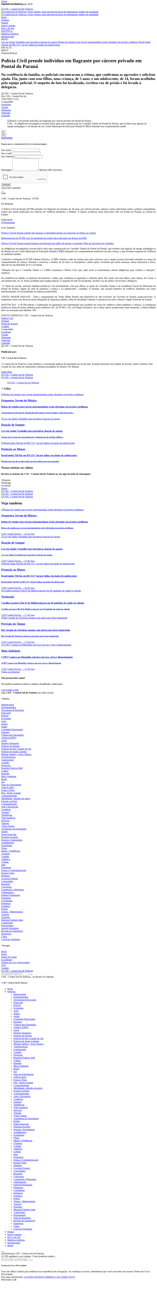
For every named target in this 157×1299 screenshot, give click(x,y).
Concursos (6, 887)
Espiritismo (6, 845)
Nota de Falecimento (11, 784)
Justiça (4, 724)
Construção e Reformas (12, 889)
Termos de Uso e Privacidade (15, 962)
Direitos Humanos (10, 743)
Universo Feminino (10, 939)
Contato (5, 968)
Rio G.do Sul (7, 28)
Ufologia (5, 853)
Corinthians (6, 900)
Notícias (5, 20)
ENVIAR (6, 185)
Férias (4, 848)
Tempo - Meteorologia (12, 911)
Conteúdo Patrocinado (12, 729)
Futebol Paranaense (10, 895)
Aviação (5, 914)
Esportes (5, 732)
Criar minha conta (10, 690)
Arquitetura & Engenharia (13, 829)
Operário (5, 917)
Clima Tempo (7, 826)
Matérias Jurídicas (10, 34)
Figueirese (6, 867)
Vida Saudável (8, 818)
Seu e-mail (6, 153)
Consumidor (7, 881)
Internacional (7, 36)
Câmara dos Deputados (12, 735)
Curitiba (5, 326)
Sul (2, 782)
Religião (5, 773)
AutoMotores (7, 842)
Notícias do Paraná (10, 746)
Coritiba (5, 856)
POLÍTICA (7, 31)
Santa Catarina (8, 25)
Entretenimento (8, 707)
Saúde (4, 726)
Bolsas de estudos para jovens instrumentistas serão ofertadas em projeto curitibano (98, 42)
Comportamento (9, 795)
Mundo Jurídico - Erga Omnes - (16, 754)
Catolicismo (7, 922)
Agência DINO (8, 737)
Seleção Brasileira (10, 928)
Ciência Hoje (7, 787)
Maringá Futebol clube (12, 920)
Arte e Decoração (9, 807)
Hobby (4, 831)
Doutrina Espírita (9, 837)
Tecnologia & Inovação (12, 710)
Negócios (5, 765)
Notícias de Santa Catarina (14, 751)
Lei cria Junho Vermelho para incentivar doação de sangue (29, 42)
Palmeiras (6, 903)
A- (3, 132)
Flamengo (6, 898)
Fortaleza (5, 906)
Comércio (6, 809)
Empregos (6, 934)
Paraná (4, 22)
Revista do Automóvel (12, 931)
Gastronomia (7, 760)
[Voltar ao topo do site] (2, 1251)
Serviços (5, 820)
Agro (3, 721)
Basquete (5, 884)
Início (4, 17)
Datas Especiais (8, 834)
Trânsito (5, 823)
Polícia (4, 909)
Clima (4, 936)
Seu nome (6, 150)
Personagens (7, 925)
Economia (6, 718)
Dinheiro (5, 876)
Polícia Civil (7, 318)
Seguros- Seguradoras (11, 840)
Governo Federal (9, 878)
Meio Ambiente (8, 776)
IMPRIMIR (7, 138)
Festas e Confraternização (13, 870)
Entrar (4, 1)
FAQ (3, 965)
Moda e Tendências (10, 851)
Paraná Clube (7, 873)
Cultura (4, 771)
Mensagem (6, 170)
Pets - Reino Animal (11, 793)
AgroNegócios (8, 757)
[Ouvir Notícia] (2, 191)
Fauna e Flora (8, 790)
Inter (3, 864)
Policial (4, 715)
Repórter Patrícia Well (12, 768)
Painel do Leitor (9, 957)
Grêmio (5, 862)
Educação (6, 713)
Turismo (5, 812)
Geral (4, 740)
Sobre (4, 954)
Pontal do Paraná (9, 323)
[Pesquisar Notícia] (31, 974)
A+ (3, 135)
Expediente (6, 959)
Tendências (6, 815)
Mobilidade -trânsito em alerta (15, 798)
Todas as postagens (10, 672)
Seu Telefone (7, 156)
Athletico (5, 859)
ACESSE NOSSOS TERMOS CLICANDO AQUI (49, 1277)
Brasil (4, 779)
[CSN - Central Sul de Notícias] (17, 9)
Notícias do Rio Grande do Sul (16, 749)
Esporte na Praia (9, 801)
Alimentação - (8, 892)
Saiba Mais (6, 372)
